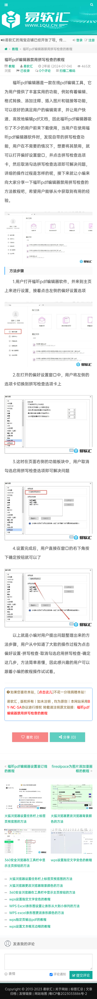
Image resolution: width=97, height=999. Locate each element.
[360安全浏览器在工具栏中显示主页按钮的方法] (25, 840)
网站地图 (41, 993)
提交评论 (82, 975)
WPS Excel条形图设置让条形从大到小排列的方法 (44, 906)
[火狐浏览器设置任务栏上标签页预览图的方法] (25, 796)
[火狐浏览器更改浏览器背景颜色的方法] (72, 796)
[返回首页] (6, 49)
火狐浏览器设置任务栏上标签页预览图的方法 (40, 878)
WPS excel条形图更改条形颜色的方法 (36, 912)
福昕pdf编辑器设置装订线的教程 (26, 768)
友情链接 (25, 993)
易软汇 (28, 66)
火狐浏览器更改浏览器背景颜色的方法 (36, 885)
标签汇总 (77, 989)
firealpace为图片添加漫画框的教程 (72, 768)
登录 (79, 40)
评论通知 (59, 974)
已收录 (25, 70)
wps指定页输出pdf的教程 (27, 919)
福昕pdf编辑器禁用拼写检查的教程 (35, 59)
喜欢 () (32, 737)
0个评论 (45, 70)
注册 (91, 40)
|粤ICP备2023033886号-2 (67, 993)
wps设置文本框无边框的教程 (30, 926)
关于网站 (61, 989)
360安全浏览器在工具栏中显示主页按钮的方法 (42, 892)
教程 (15, 49)
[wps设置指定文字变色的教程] (72, 840)
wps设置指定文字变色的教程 (30, 899)
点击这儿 (45, 692)
